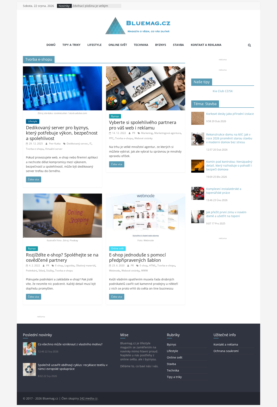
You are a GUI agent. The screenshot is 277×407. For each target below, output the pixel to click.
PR (134, 133)
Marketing (147, 133)
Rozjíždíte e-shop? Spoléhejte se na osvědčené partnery (62, 257)
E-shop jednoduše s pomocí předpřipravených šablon (137, 257)
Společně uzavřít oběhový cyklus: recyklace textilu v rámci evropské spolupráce (72, 367)
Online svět (117, 45)
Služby (50, 270)
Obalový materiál (85, 265)
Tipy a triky (71, 45)
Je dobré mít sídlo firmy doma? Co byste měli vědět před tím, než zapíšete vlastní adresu (95, 7)
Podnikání (31, 270)
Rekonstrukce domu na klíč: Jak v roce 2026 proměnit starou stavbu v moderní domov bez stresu (229, 138)
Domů (51, 45)
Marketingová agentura (167, 133)
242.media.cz (89, 398)
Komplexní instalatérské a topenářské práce (223, 191)
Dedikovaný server (77, 143)
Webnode (114, 270)
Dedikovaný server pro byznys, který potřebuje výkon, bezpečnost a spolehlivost (62, 132)
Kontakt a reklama (206, 45)
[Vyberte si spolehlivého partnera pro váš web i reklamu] (145, 69)
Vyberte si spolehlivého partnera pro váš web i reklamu (142, 124)
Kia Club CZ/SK (223, 91)
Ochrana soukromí (226, 351)
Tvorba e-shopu (35, 149)
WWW (144, 270)
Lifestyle (94, 45)
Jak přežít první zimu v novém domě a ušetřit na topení (226, 214)
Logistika (69, 265)
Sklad (42, 270)
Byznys (160, 45)
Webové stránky (143, 138)
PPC (111, 138)
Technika (141, 45)
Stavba (178, 45)
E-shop (59, 265)
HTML (152, 265)
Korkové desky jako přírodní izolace (230, 114)
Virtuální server (53, 149)
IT (90, 143)
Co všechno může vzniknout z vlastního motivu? (70, 344)
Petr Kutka (55, 143)
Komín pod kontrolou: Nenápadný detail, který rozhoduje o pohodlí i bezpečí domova (229, 165)
